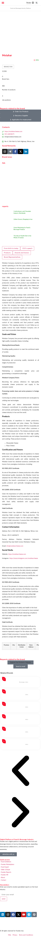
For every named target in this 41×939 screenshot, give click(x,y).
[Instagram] (4, 151)
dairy (37, 60)
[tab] (11, 248)
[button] (36, 2)
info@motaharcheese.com (14, 546)
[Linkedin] (2, 914)
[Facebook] (13, 914)
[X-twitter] (18, 914)
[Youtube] (23, 914)
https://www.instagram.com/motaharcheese (23, 558)
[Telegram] (29, 914)
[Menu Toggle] (3, 3)
